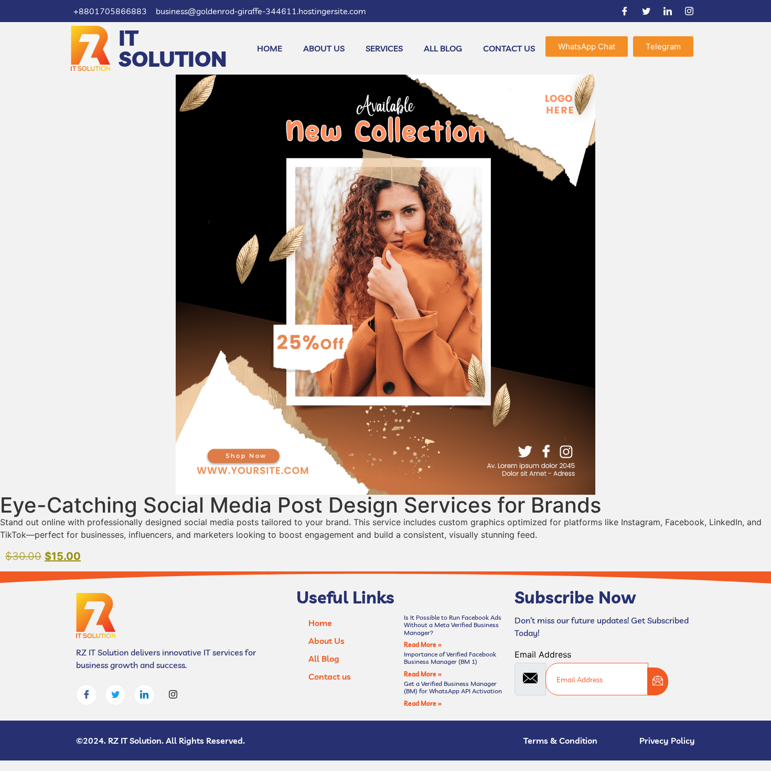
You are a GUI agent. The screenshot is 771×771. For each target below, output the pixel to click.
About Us (324, 48)
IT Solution (173, 48)
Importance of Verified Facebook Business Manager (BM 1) (450, 657)
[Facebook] (625, 11)
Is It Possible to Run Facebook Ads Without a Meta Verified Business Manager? (452, 625)
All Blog (443, 48)
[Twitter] (646, 11)
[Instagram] (689, 11)
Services (384, 48)
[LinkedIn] (668, 11)
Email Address (543, 654)
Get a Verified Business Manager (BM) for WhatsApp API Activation (453, 687)
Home (269, 48)
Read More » (423, 645)
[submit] (657, 681)
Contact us (509, 48)
